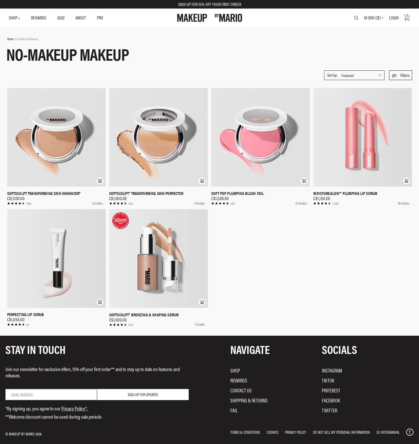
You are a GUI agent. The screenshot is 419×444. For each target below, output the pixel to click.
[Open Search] (356, 18)
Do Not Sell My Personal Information (341, 432)
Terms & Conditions (245, 432)
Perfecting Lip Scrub (25, 314)
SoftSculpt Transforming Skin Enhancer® (44, 193)
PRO (100, 17)
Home (10, 38)
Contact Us (241, 390)
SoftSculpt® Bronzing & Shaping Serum (144, 314)
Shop (235, 370)
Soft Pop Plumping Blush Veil (237, 193)
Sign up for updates (143, 394)
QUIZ (60, 17)
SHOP (13, 17)
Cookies (272, 432)
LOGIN (393, 17)
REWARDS (38, 17)
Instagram (332, 370)
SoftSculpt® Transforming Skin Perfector (146, 193)
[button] (400, 75)
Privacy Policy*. (74, 408)
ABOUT (81, 17)
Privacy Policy (295, 432)
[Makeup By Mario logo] (209, 18)
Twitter (329, 410)
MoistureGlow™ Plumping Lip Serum (345, 193)
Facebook (331, 400)
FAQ (233, 410)
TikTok (328, 380)
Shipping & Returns (249, 400)
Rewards (238, 380)
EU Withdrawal (388, 432)
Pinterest (331, 390)
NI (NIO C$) (372, 17)
